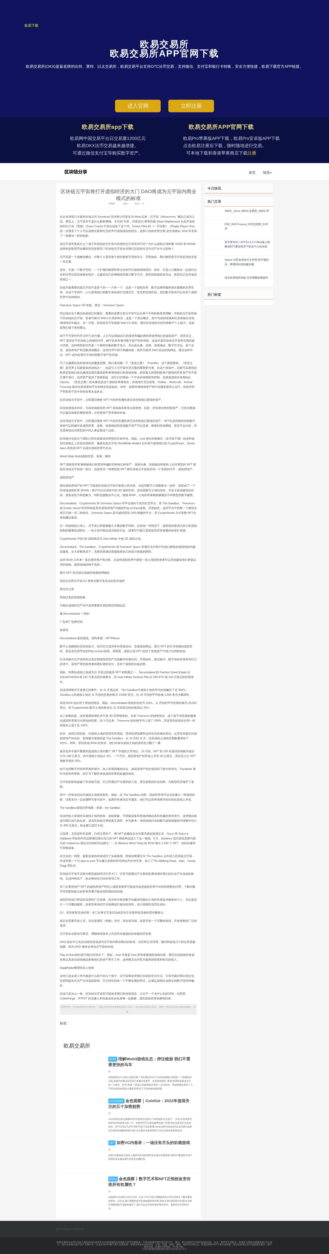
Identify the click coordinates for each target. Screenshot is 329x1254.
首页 (252, 172)
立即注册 (191, 106)
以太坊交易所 (116, 1101)
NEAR (112, 1059)
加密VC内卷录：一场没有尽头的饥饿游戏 (153, 1142)
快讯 (266, 172)
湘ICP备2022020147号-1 (174, 1249)
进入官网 (138, 106)
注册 (252, 153)
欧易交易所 (76, 171)
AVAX (112, 203)
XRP (111, 1143)
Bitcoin (113, 1179)
